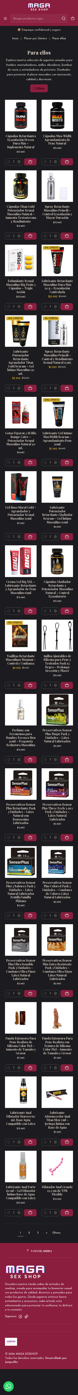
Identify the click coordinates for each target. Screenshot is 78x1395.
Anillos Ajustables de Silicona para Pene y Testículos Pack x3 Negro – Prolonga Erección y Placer (57, 663)
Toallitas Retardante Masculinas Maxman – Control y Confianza (21, 659)
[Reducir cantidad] (8, 161)
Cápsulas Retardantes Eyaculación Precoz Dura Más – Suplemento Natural (21, 141)
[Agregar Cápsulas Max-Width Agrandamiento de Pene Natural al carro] (67, 161)
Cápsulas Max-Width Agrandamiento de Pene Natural (57, 139)
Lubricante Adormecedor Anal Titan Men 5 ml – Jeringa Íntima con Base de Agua (57, 1120)
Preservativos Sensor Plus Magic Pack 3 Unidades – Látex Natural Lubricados (57, 735)
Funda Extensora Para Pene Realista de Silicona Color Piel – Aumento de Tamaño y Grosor (20, 1045)
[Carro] (73, 18)
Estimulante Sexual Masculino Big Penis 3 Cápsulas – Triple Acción (21, 286)
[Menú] (5, 18)
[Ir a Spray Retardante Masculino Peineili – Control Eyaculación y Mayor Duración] (57, 186)
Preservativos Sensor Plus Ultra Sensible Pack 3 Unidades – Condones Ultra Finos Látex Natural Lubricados (21, 969)
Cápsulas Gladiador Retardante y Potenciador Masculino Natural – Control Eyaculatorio (57, 589)
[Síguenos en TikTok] (26, 1316)
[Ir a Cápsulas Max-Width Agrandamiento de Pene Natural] (57, 116)
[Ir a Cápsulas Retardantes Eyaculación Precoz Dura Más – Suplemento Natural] (21, 116)
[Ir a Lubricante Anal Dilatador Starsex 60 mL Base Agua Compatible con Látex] (21, 1092)
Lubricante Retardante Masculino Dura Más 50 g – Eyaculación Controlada (57, 286)
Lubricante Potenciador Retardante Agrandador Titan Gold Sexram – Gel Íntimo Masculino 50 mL (20, 362)
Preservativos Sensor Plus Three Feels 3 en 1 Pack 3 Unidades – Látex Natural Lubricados (57, 812)
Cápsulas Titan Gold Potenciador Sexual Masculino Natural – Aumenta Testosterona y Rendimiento (20, 214)
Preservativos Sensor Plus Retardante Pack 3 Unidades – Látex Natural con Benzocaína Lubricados (21, 814)
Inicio (15, 38)
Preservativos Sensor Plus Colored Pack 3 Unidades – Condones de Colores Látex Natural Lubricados (57, 890)
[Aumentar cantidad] (19, 161)
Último (56, 1232)
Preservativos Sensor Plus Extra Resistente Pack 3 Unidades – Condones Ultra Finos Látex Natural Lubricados (57, 969)
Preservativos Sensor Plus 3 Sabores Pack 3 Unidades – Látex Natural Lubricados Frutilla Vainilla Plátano (21, 892)
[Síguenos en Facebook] (20, 1316)
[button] (39, 88)
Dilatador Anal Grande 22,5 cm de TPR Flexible (57, 1190)
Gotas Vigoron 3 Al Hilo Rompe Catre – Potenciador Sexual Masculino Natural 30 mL (20, 440)
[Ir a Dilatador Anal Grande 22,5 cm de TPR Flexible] (57, 1166)
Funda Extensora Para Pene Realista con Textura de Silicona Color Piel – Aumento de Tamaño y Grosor (57, 1045)
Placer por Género (35, 38)
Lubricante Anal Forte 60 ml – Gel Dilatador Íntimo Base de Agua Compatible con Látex (21, 1192)
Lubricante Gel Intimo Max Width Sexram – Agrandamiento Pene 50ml (57, 438)
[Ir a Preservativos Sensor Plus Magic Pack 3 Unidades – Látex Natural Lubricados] (57, 710)
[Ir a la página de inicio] (39, 7)
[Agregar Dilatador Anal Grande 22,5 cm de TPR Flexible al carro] (67, 1212)
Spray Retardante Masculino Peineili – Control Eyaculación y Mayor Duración (57, 212)
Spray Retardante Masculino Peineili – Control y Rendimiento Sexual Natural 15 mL (57, 357)
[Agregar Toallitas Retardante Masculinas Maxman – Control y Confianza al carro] (30, 685)
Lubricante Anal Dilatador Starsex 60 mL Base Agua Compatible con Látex (20, 1118)
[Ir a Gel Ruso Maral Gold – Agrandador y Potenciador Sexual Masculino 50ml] (21, 487)
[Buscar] (63, 18)
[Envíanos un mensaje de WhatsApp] (8, 1386)
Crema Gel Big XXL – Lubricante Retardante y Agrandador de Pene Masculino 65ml (20, 587)
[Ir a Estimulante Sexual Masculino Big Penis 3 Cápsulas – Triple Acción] (21, 260)
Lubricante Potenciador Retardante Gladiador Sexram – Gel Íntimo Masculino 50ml (57, 514)
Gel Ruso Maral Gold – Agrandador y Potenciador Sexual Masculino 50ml (20, 512)
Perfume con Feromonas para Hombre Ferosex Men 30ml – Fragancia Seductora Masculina (21, 737)
